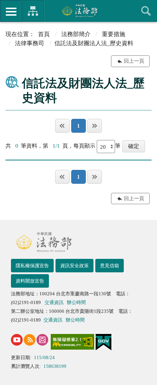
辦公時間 (76, 302)
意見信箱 (109, 265)
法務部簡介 (76, 34)
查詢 (146, 11)
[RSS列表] (29, 340)
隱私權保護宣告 (32, 265)
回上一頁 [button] (134, 61)
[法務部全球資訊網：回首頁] (78, 10)
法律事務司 (29, 43)
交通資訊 (54, 302)
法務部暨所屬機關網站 (33, 11)
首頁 (44, 34)
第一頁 (62, 126)
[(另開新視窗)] (17, 340)
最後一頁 (94, 126)
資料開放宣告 (30, 281)
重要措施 (113, 34)
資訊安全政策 (74, 265)
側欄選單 (11, 11)
